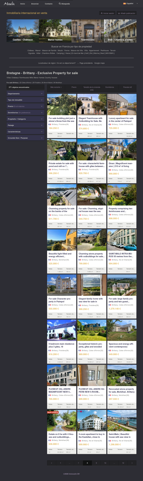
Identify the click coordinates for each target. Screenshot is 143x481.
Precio (74, 87)
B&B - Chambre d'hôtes (120, 39)
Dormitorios (109, 87)
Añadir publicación (126, 13)
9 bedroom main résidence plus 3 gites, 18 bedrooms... (61, 346)
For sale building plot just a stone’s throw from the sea (62, 119)
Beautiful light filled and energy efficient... (60, 255)
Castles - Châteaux (23, 39)
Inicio (22, 3)
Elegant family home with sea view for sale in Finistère (91, 301)
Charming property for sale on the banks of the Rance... (61, 211)
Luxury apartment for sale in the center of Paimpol (121, 119)
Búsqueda (64, 3)
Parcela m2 (127, 87)
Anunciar (35, 3)
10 (105, 463)
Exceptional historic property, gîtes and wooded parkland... (90, 346)
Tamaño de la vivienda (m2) (91, 88)
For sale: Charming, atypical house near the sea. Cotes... (91, 211)
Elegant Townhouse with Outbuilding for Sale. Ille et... (90, 121)
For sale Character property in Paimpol (60, 300)
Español (130, 3)
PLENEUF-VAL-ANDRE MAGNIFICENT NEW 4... (60, 390)
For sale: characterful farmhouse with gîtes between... (92, 165)
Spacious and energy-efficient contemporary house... (121, 346)
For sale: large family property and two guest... (121, 300)
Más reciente (55, 87)
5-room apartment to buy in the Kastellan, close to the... (92, 437)
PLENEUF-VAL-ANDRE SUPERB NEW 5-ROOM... (92, 390)
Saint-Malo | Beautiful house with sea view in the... (120, 437)
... (69, 463)
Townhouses (87, 39)
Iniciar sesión (107, 13)
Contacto (48, 3)
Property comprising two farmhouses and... (120, 210)
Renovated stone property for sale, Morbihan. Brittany (122, 390)
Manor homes (55, 39)
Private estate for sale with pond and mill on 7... (61, 165)
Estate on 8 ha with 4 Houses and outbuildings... (61, 435)
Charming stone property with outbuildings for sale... (92, 255)
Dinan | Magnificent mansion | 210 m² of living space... (121, 166)
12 (123, 463)
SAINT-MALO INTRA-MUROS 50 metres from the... (121, 255)
